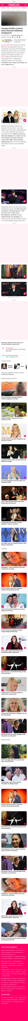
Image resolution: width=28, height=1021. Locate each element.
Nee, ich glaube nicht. (12, 357)
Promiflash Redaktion (17, 35)
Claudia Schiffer (6, 45)
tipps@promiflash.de (7, 374)
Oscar (3, 220)
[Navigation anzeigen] (2, 5)
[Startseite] (14, 5)
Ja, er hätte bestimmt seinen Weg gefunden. (15, 350)
